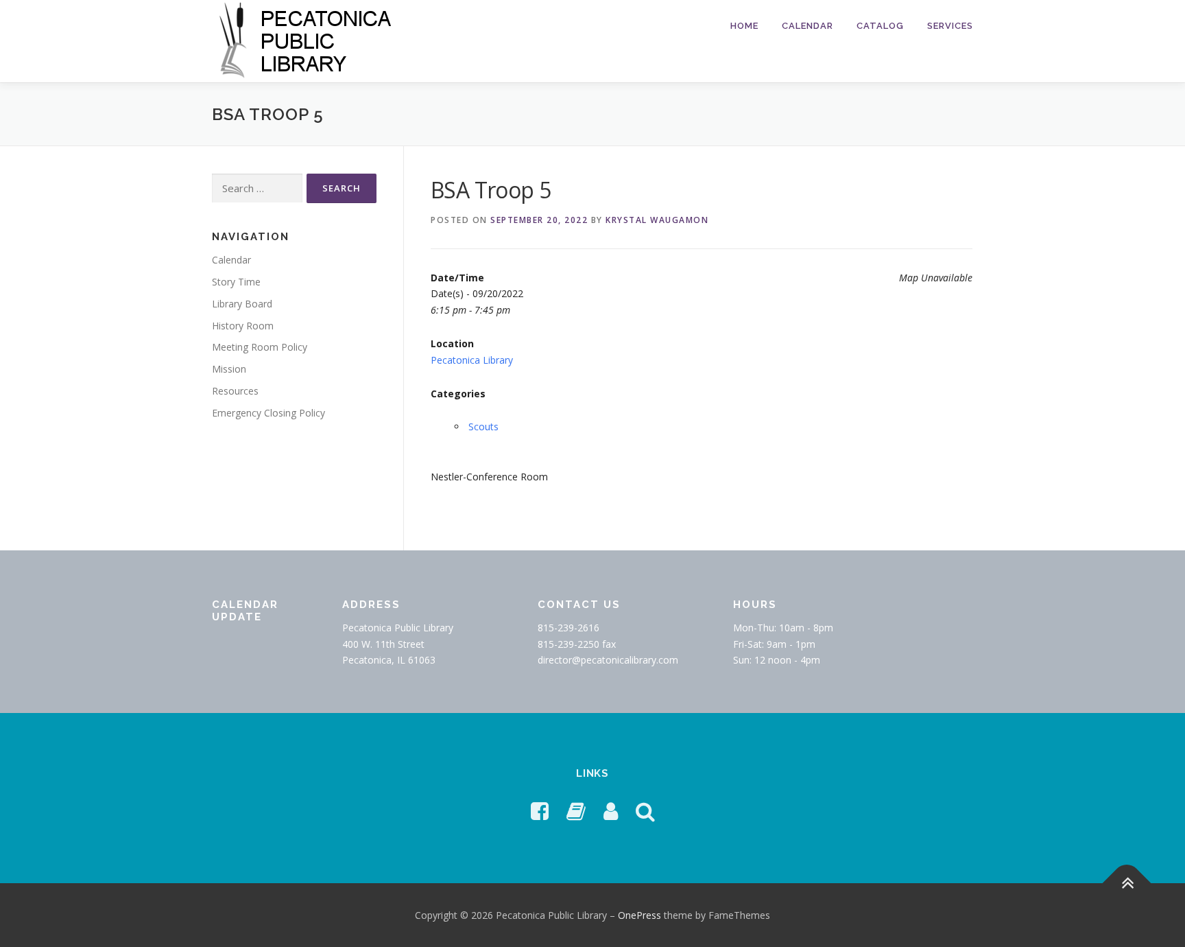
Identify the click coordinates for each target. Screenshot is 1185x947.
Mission (229, 368)
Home (744, 26)
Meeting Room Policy (259, 346)
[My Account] (610, 811)
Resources (235, 390)
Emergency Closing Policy (268, 412)
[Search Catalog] (645, 811)
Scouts (483, 426)
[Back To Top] (1127, 882)
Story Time (236, 281)
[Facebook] (540, 811)
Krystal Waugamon (657, 220)
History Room (243, 325)
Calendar (807, 26)
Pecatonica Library (472, 359)
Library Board (242, 303)
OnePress (639, 915)
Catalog (880, 26)
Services (950, 26)
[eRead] (576, 811)
